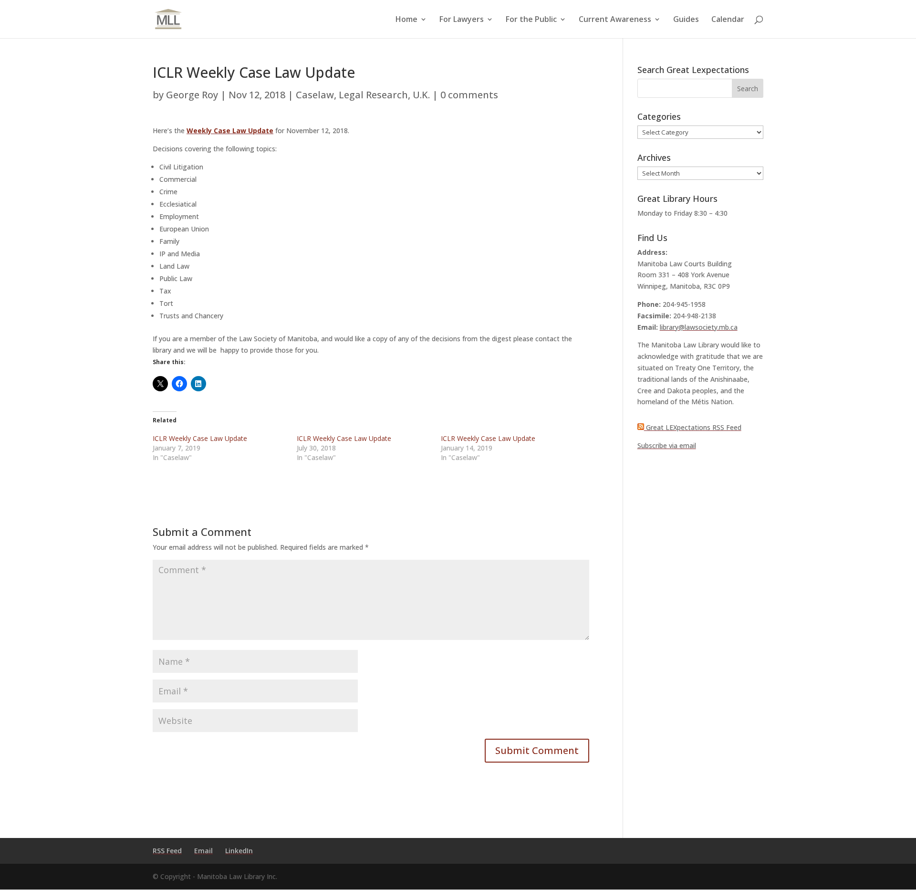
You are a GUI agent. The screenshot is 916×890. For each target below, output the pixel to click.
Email (203, 850)
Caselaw (315, 94)
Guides (686, 20)
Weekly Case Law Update (230, 130)
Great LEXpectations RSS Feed (692, 427)
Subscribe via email (666, 445)
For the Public (531, 20)
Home (406, 20)
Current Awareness (615, 20)
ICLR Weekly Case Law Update (200, 438)
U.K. (421, 94)
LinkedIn (239, 850)
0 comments (469, 94)
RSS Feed (167, 850)
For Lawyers (461, 20)
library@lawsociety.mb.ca (699, 327)
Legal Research (373, 94)
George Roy (192, 94)
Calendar (727, 20)
